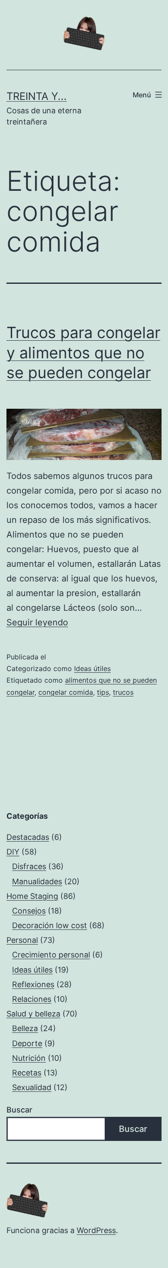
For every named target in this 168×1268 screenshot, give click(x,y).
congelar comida (65, 692)
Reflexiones (33, 984)
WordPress (96, 1230)
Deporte (27, 1043)
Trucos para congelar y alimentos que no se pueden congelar (83, 352)
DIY (12, 851)
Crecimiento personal (51, 954)
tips (103, 692)
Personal (22, 940)
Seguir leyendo (37, 622)
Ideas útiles (92, 668)
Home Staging (32, 896)
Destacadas (27, 837)
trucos (123, 692)
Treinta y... (36, 96)
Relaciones (31, 999)
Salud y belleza (33, 1013)
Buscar (19, 1109)
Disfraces (29, 866)
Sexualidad (31, 1087)
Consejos (29, 910)
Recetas (26, 1072)
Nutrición (29, 1058)
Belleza (25, 1028)
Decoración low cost (49, 925)
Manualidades (37, 881)
